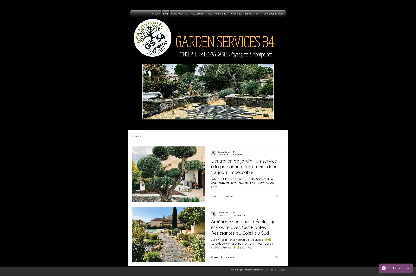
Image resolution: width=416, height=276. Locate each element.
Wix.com (282, 270)
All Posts (136, 136)
